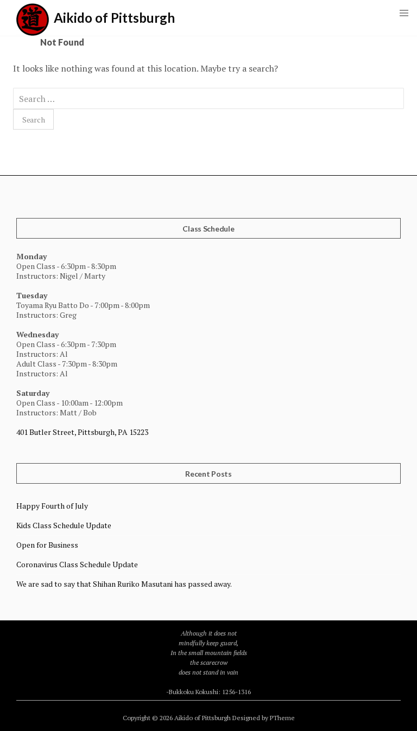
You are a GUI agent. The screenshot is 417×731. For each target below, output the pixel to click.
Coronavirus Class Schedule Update (77, 564)
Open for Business (47, 545)
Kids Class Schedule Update (63, 525)
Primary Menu (404, 13)
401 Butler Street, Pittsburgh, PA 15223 (82, 432)
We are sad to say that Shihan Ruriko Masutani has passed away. (124, 584)
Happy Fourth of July (52, 506)
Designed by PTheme (263, 718)
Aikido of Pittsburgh (114, 17)
